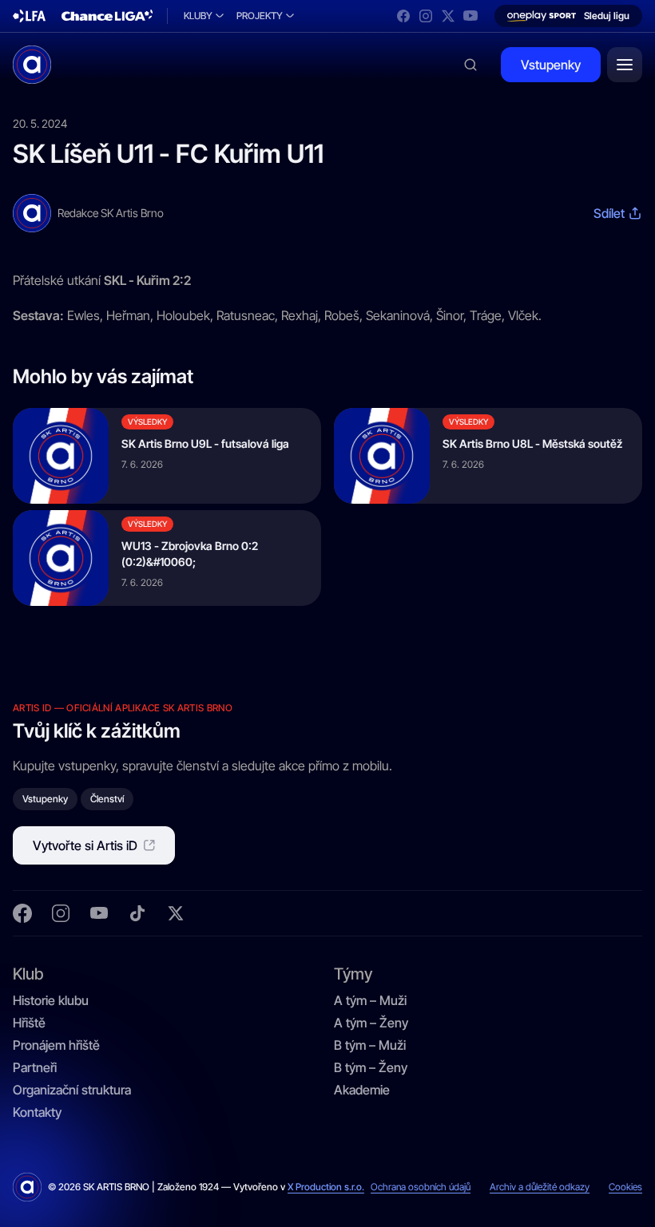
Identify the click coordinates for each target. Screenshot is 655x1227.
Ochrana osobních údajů (420, 1187)
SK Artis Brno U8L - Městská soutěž (532, 443)
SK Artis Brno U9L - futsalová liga (205, 443)
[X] (448, 16)
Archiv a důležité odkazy (540, 1187)
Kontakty (37, 1112)
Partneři (35, 1067)
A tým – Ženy (371, 1022)
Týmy (353, 973)
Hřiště (29, 1022)
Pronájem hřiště (56, 1045)
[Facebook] (403, 16)
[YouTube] (470, 16)
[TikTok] (137, 913)
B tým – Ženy (370, 1067)
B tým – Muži (370, 1045)
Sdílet (609, 213)
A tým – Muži (370, 1000)
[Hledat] (470, 64)
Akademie (362, 1089)
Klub (28, 973)
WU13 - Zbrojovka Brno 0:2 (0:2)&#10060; (189, 553)
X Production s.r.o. (326, 1187)
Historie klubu (51, 1000)
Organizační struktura (72, 1089)
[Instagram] (426, 16)
